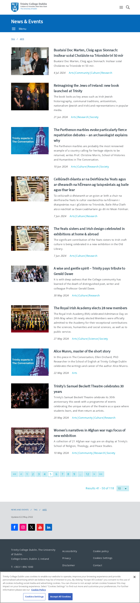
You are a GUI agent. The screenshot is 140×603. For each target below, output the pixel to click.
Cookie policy (101, 551)
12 (87, 474)
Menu (22, 29)
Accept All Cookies (60, 596)
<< (14, 474)
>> (100, 474)
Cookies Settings (103, 558)
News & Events (27, 21)
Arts (22, 39)
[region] (70, 587)
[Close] (134, 577)
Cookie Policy (38, 589)
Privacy (66, 558)
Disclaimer (68, 565)
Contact (97, 565)
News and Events (20, 510)
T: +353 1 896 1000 (22, 566)
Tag (13, 39)
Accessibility (69, 551)
